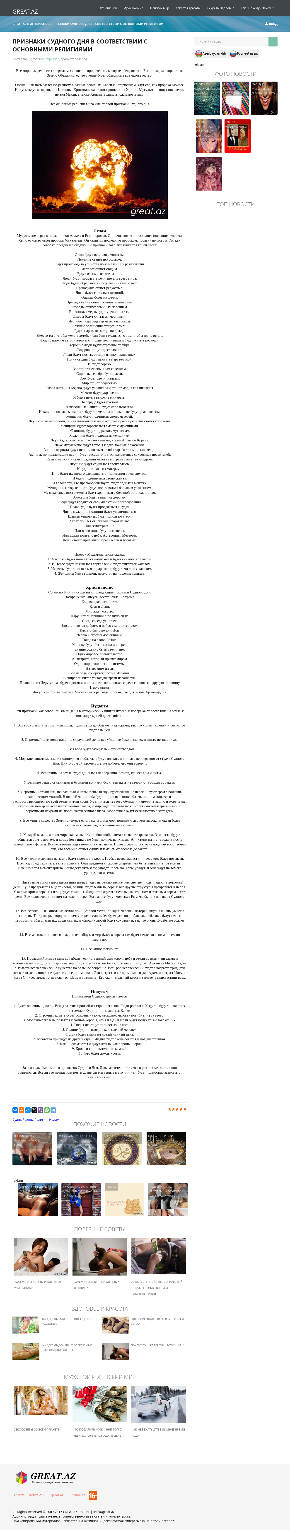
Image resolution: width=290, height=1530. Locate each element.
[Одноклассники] (21, 1110)
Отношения (108, 8)
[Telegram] (53, 1110)
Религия (41, 1119)
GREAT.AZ (25, 11)
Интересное (50, 59)
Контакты (36, 1495)
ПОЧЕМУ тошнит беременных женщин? (157, 1345)
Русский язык (247, 53)
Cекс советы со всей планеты (37, 1429)
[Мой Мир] (28, 1110)
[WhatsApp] (47, 1110)
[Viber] (40, 1110)
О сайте (18, 1495)
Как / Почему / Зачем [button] (256, 8)
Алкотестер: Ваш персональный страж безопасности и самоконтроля (157, 1288)
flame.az (78, 1495)
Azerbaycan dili (214, 53)
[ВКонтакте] (15, 1110)
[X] (34, 1110)
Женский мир (159, 8)
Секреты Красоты (188, 8)
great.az (57, 1495)
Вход (273, 24)
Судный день (22, 1119)
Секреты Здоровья (220, 8)
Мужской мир (133, 8)
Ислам (54, 1119)
